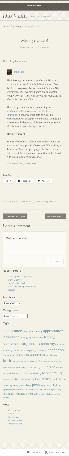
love (64, 379)
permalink (51, 202)
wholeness (50, 394)
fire (60, 361)
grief (4, 373)
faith (7, 360)
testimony (8, 393)
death (29, 355)
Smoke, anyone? (15, 216)
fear (56, 361)
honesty (37, 373)
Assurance (11, 336)
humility (56, 372)
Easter (47, 355)
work (57, 393)
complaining (31, 350)
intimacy (7, 378)
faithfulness (28, 361)
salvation (31, 389)
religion (55, 385)
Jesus (16, 378)
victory (42, 393)
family (38, 361)
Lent (54, 379)
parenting (25, 385)
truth (36, 393)
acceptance (12, 330)
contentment (9, 354)
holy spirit (25, 373)
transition (21, 393)
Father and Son (48, 361)
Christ (34, 344)
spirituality (56, 389)
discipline (38, 355)
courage (20, 355)
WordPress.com (15, 423)
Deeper (11, 289)
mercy (15, 385)
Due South (15, 16)
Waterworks (55, 216)
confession (42, 350)
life (59, 379)
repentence (7, 389)
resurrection (21, 389)
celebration (10, 344)
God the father (29, 367)
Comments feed (15, 420)
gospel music (41, 368)
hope (45, 372)
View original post (14, 163)
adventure (27, 331)
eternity (53, 354)
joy (22, 379)
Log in (11, 413)
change (24, 343)
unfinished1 (20, 71)
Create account (15, 410)
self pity (39, 389)
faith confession (17, 361)
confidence (56, 349)
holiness (16, 373)
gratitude (59, 367)
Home (5, 26)
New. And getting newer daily (22, 286)
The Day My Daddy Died (20, 276)
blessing (49, 337)
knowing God (32, 379)
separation (47, 389)
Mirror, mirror (15, 279)
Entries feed (13, 416)
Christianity (16, 26)
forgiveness (7, 367)
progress (46, 385)
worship (6, 397)
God (21, 367)
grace (51, 366)
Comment (55, 261)
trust (30, 393)
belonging (25, 337)
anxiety (37, 331)
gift (17, 367)
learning (46, 379)
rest (14, 389)
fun (14, 367)
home (32, 373)
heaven (9, 373)
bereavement (37, 337)
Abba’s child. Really (17, 283)
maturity (8, 385)
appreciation (53, 330)
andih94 (45, 47)
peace (37, 384)
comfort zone (19, 350)
